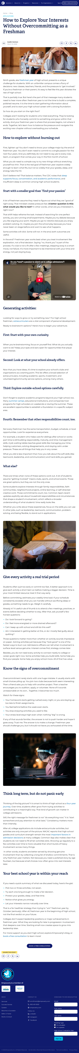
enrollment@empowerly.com (40, 1001)
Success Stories (7, 1004)
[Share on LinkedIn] (75, 43)
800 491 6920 (34, 1004)
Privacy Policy (73, 1050)
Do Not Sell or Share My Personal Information (42, 1050)
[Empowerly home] (3, 3)
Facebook (33, 1020)
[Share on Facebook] (66, 43)
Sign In (60, 3)
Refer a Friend (6, 1014)
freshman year (27, 80)
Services (4, 1001)
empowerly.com (35, 1007)
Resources (35, 3)
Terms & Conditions (62, 1050)
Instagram (33, 1017)
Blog (11, 13)
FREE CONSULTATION (69, 3)
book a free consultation (15, 936)
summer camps (16, 401)
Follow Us (31, 1011)
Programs (26, 3)
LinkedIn (33, 1014)
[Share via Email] (62, 43)
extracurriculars (21, 321)
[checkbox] (65, 1026)
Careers (4, 1007)
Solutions (8, 3)
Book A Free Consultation (39, 946)
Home (5, 13)
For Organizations (46, 3)
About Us (17, 3)
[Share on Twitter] (71, 43)
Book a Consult (7, 1017)
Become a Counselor (9, 1011)
